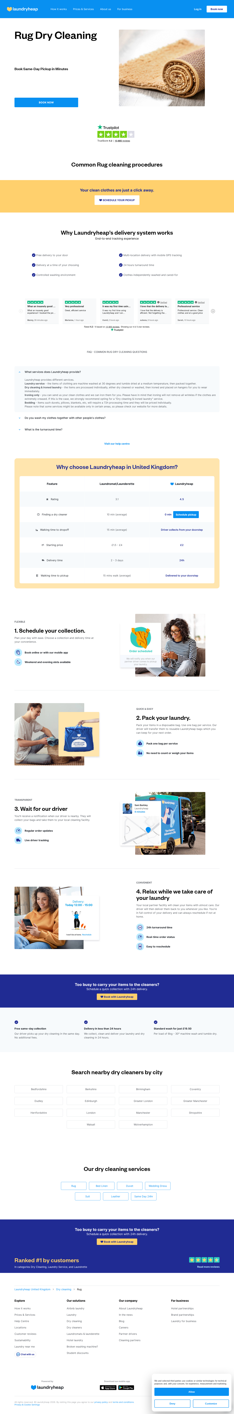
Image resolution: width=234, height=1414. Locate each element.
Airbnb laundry (75, 1308)
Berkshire (90, 1089)
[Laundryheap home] (22, 9)
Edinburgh (91, 1101)
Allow (191, 1391)
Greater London (143, 1101)
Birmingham (143, 1089)
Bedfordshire (38, 1089)
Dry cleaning (63, 1289)
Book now (217, 9)
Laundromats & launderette (83, 1333)
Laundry (71, 1314)
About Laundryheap (131, 1308)
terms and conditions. (123, 1402)
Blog (121, 1321)
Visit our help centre (117, 443)
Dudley (39, 1101)
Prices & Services (83, 9)
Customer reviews (25, 1333)
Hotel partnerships (182, 1308)
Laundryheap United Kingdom (32, 1289)
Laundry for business (183, 1321)
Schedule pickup (186, 514)
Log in (198, 9)
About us (105, 9)
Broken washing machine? (82, 1346)
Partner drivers (128, 1333)
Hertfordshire (39, 1112)
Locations (20, 1327)
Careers (123, 1327)
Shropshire (195, 1112)
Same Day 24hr (143, 1196)
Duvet (129, 1185)
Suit (87, 1196)
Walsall (91, 1124)
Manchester (143, 1112)
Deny (172, 1403)
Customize (211, 1403)
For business (124, 9)
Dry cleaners (74, 1327)
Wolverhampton (143, 1124)
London (91, 1112)
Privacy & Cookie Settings (27, 1404)
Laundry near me (24, 1346)
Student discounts (78, 1353)
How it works (59, 9)
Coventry (195, 1089)
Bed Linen (102, 1185)
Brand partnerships (182, 1314)
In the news (126, 1314)
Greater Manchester (195, 1101)
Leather (115, 1196)
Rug (73, 1185)
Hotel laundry (75, 1340)
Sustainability (22, 1340)
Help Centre (21, 1321)
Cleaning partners (129, 1340)
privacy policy (101, 1402)
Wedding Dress (158, 1185)
